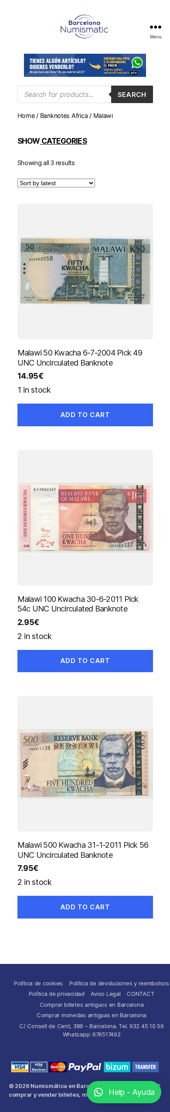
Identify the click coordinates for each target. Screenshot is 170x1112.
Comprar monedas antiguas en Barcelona (91, 1015)
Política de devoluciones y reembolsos (119, 983)
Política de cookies (38, 983)
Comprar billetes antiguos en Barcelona (92, 1004)
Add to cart (85, 415)
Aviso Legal (105, 993)
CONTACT (140, 993)
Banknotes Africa (64, 115)
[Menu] (155, 27)
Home (26, 115)
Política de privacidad (57, 993)
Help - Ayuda (132, 1092)
